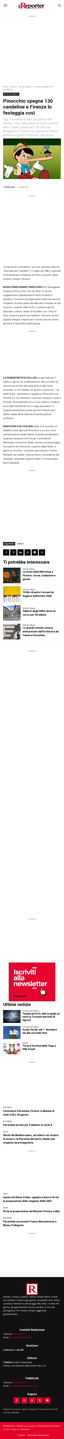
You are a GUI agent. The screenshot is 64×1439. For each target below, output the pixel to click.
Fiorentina (7, 1107)
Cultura (20, 543)
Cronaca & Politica (31, 1011)
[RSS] (32, 1400)
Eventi (25, 1043)
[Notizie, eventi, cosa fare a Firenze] (31, 5)
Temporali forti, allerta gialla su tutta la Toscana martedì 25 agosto (41, 1017)
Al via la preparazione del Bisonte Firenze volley (31, 1211)
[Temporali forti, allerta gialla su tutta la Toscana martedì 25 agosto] (12, 1016)
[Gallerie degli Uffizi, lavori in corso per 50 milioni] (12, 613)
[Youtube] (47, 1400)
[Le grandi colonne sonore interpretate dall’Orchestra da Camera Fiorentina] (12, 631)
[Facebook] (6, 552)
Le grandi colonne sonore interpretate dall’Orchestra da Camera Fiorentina (41, 631)
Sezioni (14, 86)
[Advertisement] (32, 50)
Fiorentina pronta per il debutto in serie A (27, 1125)
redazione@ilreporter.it (20, 1337)
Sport (5, 1132)
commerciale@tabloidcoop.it (23, 1385)
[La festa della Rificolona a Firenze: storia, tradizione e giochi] (12, 575)
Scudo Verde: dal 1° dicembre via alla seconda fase (39, 1031)
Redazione (10, 187)
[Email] (42, 552)
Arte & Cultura (25, 86)
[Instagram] (24, 1400)
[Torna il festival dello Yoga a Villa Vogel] (12, 1048)
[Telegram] (35, 552)
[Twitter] (13, 552)
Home (6, 86)
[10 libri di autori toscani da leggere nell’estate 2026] (12, 594)
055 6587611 (19, 1333)
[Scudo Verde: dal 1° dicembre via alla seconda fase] (12, 1032)
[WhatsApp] (28, 552)
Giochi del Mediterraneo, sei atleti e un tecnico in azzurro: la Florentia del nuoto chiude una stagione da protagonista (31, 1139)
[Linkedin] (20, 552)
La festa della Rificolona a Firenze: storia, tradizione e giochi (39, 575)
